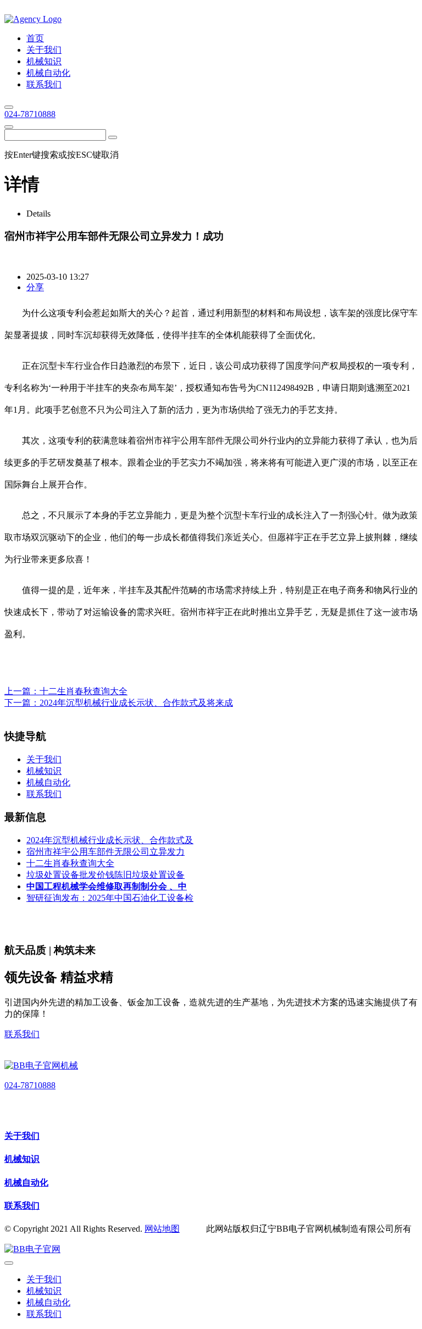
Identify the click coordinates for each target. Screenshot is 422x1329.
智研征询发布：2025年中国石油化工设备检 (109, 897)
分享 (35, 287)
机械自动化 (26, 1182)
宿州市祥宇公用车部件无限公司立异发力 (105, 851)
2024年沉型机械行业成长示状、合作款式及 (109, 840)
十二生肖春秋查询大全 (83, 691)
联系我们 (22, 1034)
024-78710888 (29, 114)
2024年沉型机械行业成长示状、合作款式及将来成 (136, 702)
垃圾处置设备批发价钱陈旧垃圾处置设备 (105, 874)
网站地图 (162, 1228)
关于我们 (22, 1135)
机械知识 (22, 1159)
